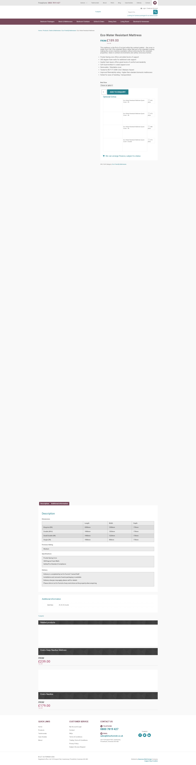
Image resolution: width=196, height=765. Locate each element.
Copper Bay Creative (151, 761)
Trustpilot (98, 11)
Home (40, 30)
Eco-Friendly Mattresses (69, 30)
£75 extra (150, 114)
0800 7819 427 (109, 729)
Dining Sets (112, 22)
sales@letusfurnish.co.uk (111, 736)
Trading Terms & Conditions (78, 740)
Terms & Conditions (75, 737)
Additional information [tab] (59, 504)
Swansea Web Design (145, 759)
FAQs (71, 733)
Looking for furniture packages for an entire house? (142, 15)
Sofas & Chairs (99, 22)
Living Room (124, 22)
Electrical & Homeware (141, 22)
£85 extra (150, 127)
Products (45, 30)
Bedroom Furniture (83, 22)
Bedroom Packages (47, 22)
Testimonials (95, 3)
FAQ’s (112, 3)
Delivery (139, 3)
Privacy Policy (74, 743)
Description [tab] (44, 504)
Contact (147, 3)
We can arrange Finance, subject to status (123, 156)
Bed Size (103, 82)
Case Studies (129, 3)
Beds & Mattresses (65, 22)
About (105, 3)
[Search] (155, 12)
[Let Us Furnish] (55, 15)
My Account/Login (75, 727)
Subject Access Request (77, 747)
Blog (119, 3)
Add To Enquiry (118, 92)
